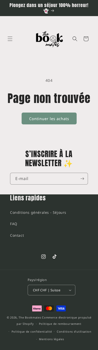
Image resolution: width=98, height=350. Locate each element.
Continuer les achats (49, 118)
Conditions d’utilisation (74, 331)
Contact (17, 235)
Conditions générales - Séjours (38, 212)
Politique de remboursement (60, 324)
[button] (10, 38)
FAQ (13, 223)
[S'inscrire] (82, 179)
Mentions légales (51, 339)
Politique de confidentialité (32, 331)
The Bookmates (30, 317)
